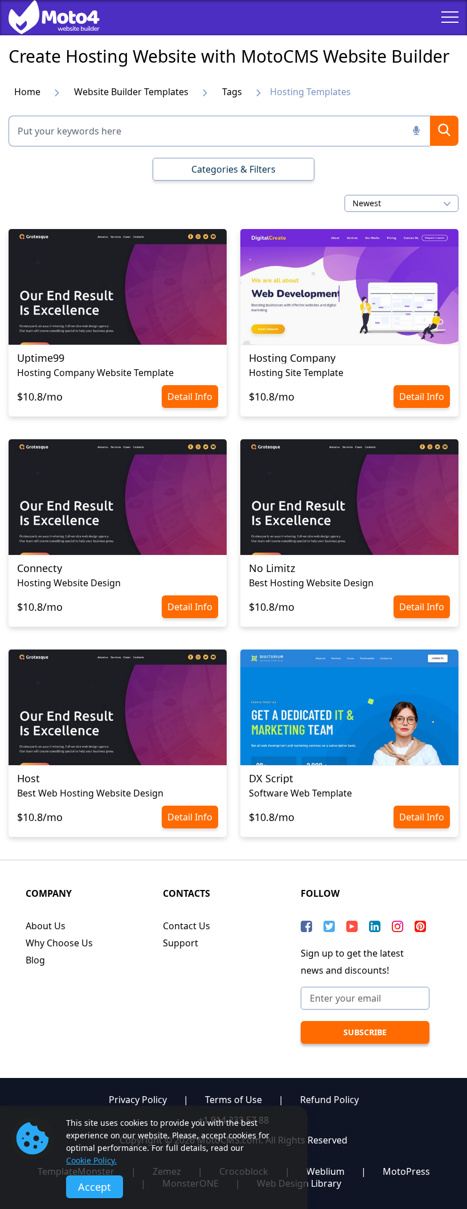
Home (27, 91)
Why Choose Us (59, 943)
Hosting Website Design (69, 583)
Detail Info (189, 396)
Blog (35, 960)
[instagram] (397, 926)
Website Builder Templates (131, 91)
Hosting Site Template (296, 372)
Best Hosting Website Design (311, 583)
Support (180, 943)
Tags (232, 91)
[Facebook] (306, 926)
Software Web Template (300, 793)
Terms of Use (233, 1099)
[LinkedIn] (374, 926)
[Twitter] (329, 926)
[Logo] (46, 17)
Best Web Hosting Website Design (90, 793)
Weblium (325, 1171)
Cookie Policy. (91, 1160)
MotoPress (406, 1171)
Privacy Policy (138, 1099)
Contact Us (186, 926)
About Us (45, 926)
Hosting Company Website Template (95, 372)
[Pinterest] (420, 926)
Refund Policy (329, 1099)
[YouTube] (352, 926)
